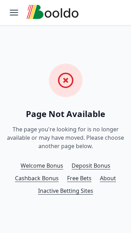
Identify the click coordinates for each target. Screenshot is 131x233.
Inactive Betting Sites (65, 191)
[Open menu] (14, 12)
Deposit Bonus (91, 165)
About (108, 178)
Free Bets (79, 178)
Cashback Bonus (37, 178)
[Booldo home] (53, 13)
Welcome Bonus (42, 165)
